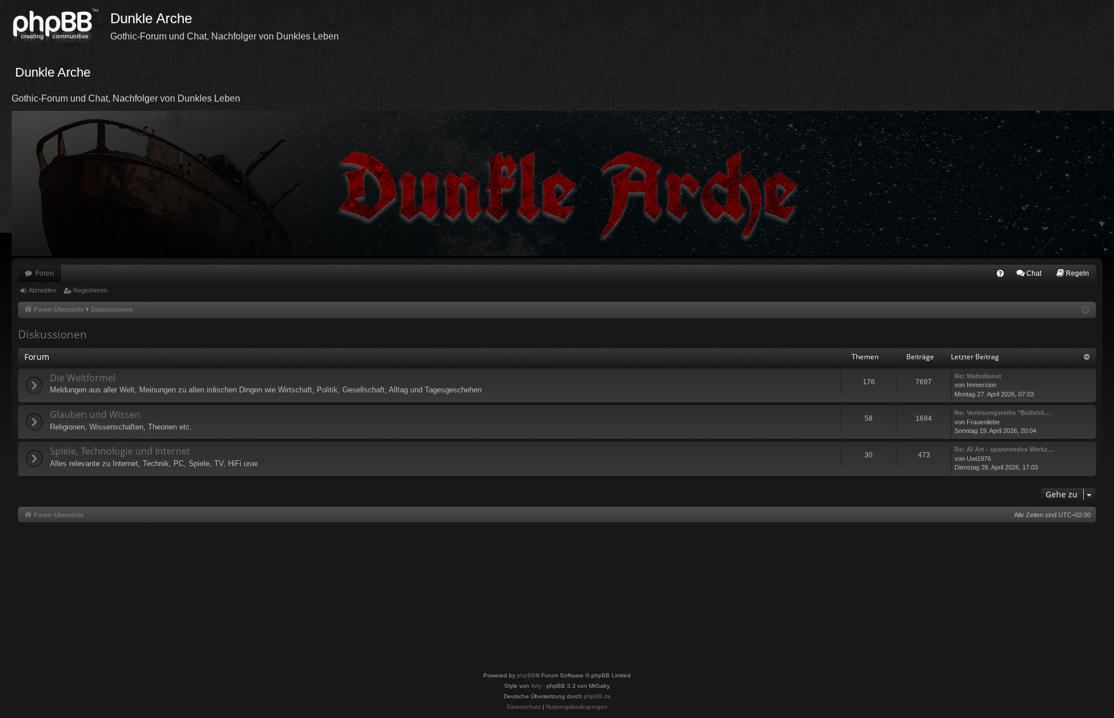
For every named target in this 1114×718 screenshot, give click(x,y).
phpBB (526, 675)
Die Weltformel (82, 377)
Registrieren (90, 290)
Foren (44, 273)
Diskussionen (52, 334)
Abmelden (42, 290)
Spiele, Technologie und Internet (120, 451)
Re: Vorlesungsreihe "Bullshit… (1002, 412)
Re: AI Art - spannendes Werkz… (1004, 449)
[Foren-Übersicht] (61, 26)
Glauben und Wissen (95, 414)
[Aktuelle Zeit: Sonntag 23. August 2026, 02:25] (1085, 310)
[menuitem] (1000, 273)
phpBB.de (597, 696)
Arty (536, 686)
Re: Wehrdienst (977, 376)
